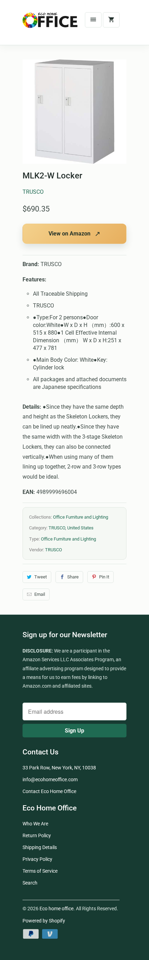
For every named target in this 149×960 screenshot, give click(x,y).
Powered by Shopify (44, 920)
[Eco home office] (50, 25)
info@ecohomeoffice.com (50, 779)
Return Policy (37, 835)
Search (30, 883)
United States (80, 527)
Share (73, 576)
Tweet (40, 576)
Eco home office (56, 908)
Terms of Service (40, 871)
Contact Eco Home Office (49, 791)
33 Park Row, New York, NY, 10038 (59, 767)
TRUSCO (33, 192)
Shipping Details (40, 847)
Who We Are (35, 823)
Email (39, 594)
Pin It (104, 576)
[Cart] (111, 19)
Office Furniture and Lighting (80, 517)
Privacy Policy (37, 859)
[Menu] (93, 19)
